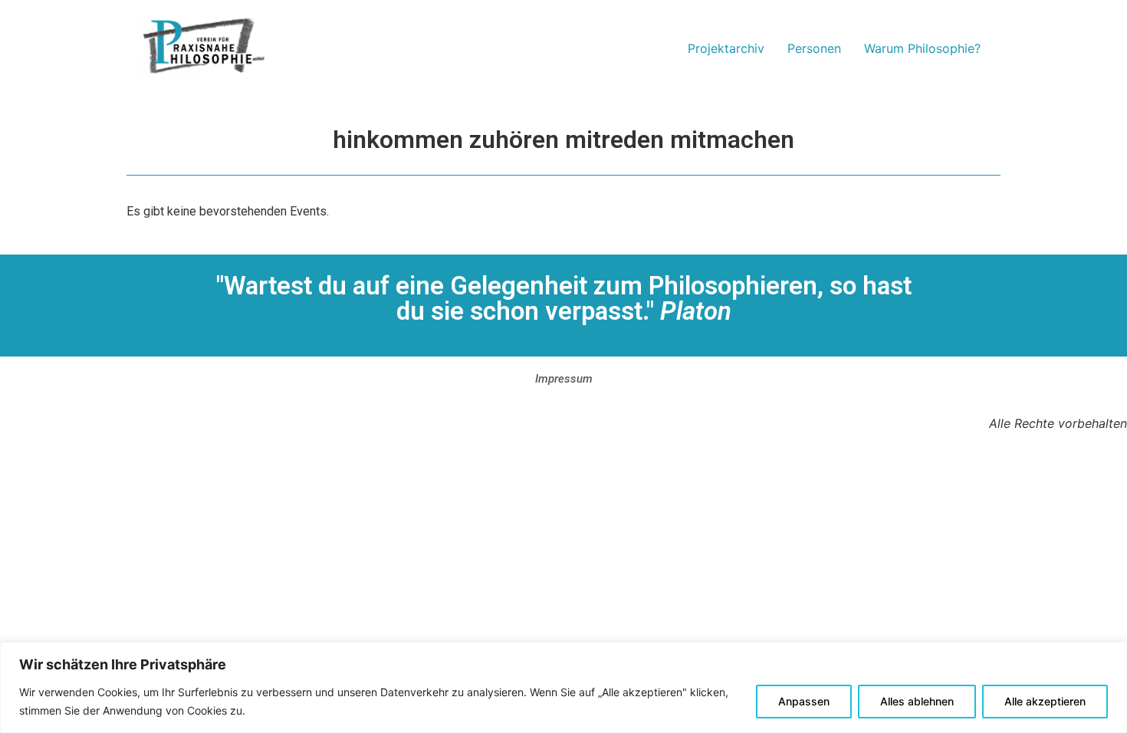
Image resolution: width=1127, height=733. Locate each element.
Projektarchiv (726, 48)
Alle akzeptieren (1045, 701)
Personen (814, 48)
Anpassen (804, 701)
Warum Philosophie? (922, 48)
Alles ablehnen (917, 701)
